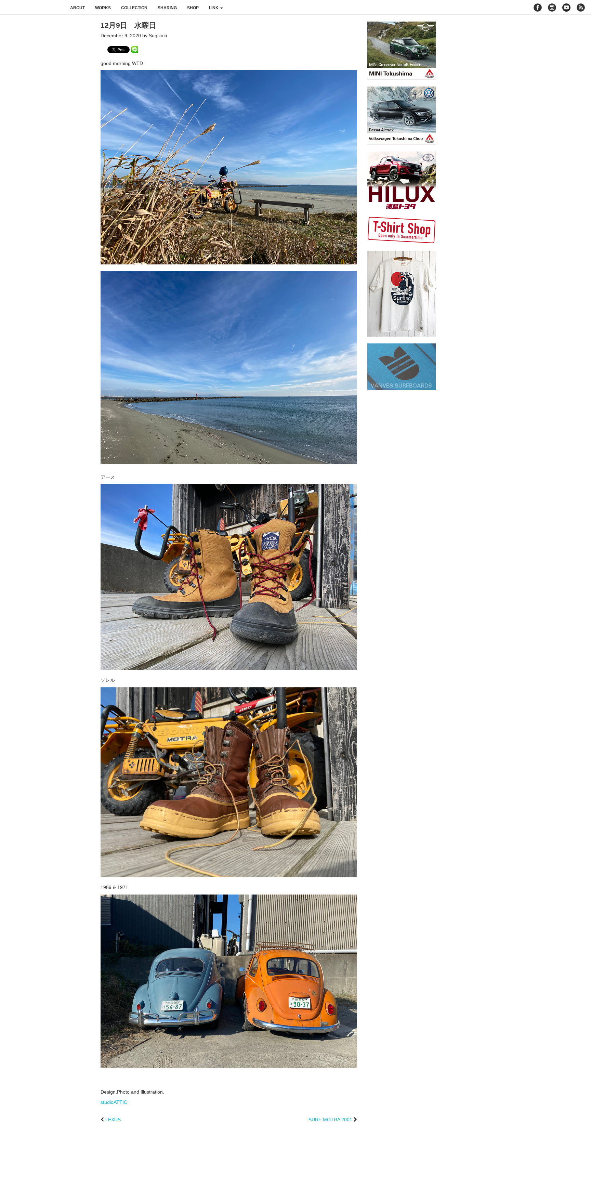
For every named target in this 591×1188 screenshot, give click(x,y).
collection (134, 7)
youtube (566, 7)
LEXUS (113, 1119)
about (77, 7)
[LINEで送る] (134, 49)
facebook (538, 7)
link (214, 7)
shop (193, 7)
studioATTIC (114, 1102)
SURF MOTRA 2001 (330, 1119)
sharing (167, 7)
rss (581, 7)
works (103, 7)
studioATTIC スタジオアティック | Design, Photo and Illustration (32, 7)
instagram (552, 7)
